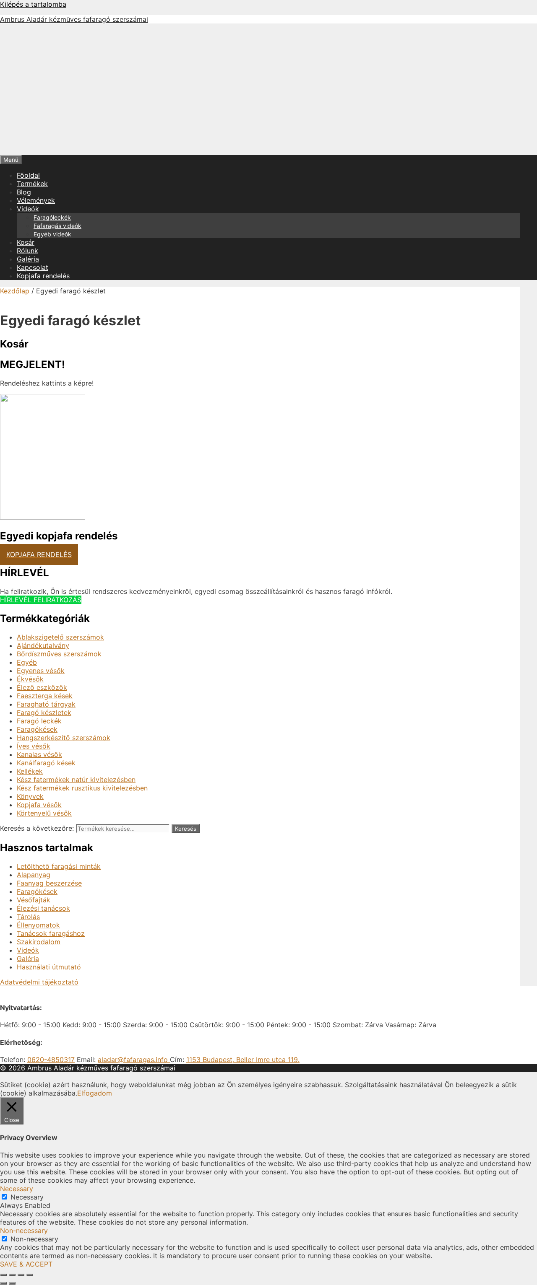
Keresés (185, 828)
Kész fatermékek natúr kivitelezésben (76, 779)
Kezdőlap (14, 291)
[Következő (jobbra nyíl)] (12, 1283)
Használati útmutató (49, 967)
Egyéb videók (52, 234)
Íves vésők (33, 746)
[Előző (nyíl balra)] (3, 1283)
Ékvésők (30, 679)
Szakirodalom (38, 942)
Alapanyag (33, 874)
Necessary (27, 1197)
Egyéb (27, 662)
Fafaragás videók (57, 225)
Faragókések (37, 729)
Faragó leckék (39, 721)
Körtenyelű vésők (44, 813)
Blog (24, 192)
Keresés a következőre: (37, 828)
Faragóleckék (52, 217)
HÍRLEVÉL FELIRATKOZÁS (40, 600)
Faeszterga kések (45, 696)
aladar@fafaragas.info (134, 1059)
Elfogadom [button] (94, 1093)
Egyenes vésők (41, 670)
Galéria (28, 259)
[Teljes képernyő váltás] (12, 1275)
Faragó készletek (44, 712)
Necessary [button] (16, 1188)
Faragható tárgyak (46, 704)
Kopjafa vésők (39, 805)
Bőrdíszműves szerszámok (59, 654)
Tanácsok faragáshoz (51, 933)
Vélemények (36, 200)
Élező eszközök (42, 687)
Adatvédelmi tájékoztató (39, 982)
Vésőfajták (33, 900)
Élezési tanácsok (43, 908)
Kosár (25, 242)
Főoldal (28, 175)
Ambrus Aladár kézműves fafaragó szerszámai (74, 19)
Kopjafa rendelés (43, 276)
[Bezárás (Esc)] (29, 1275)
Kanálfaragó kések (46, 763)
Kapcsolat (32, 267)
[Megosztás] (21, 1275)
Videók (28, 209)
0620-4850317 (51, 1059)
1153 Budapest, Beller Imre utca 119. (243, 1059)
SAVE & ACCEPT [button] (26, 1264)
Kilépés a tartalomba (33, 4)
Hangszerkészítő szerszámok (63, 737)
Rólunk (27, 250)
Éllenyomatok (38, 925)
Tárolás (28, 916)
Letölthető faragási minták (59, 866)
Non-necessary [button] (24, 1230)
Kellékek (30, 771)
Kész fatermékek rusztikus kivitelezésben (82, 788)
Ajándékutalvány (43, 645)
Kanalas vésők (39, 754)
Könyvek (30, 796)
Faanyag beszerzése (49, 883)
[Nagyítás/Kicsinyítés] (3, 1275)
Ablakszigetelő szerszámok (60, 637)
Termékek (32, 183)
